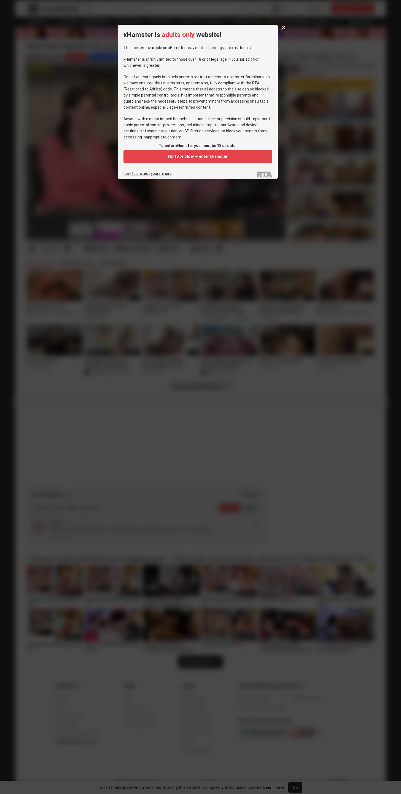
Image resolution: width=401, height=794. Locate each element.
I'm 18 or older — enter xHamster (198, 156)
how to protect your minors (147, 174)
